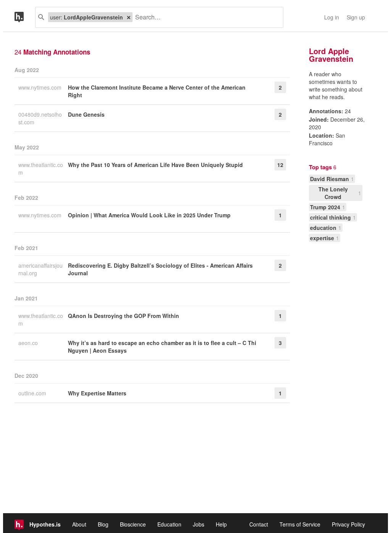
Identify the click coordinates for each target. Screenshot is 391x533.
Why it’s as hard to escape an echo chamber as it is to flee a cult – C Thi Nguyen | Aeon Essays (162, 346)
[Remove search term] (128, 17)
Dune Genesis (86, 114)
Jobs (198, 524)
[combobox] (204, 17)
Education (169, 524)
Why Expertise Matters (97, 393)
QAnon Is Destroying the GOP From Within (123, 315)
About (79, 524)
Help (221, 524)
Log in (331, 17)
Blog (103, 524)
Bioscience (133, 524)
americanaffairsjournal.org (40, 269)
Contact (258, 524)
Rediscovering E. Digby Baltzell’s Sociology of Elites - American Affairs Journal (160, 269)
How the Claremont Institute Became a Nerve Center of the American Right (157, 91)
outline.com (33, 393)
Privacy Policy (348, 524)
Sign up (356, 17)
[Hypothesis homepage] (25, 17)
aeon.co (28, 343)
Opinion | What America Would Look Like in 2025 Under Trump (149, 215)
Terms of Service (300, 524)
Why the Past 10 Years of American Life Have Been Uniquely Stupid (155, 165)
